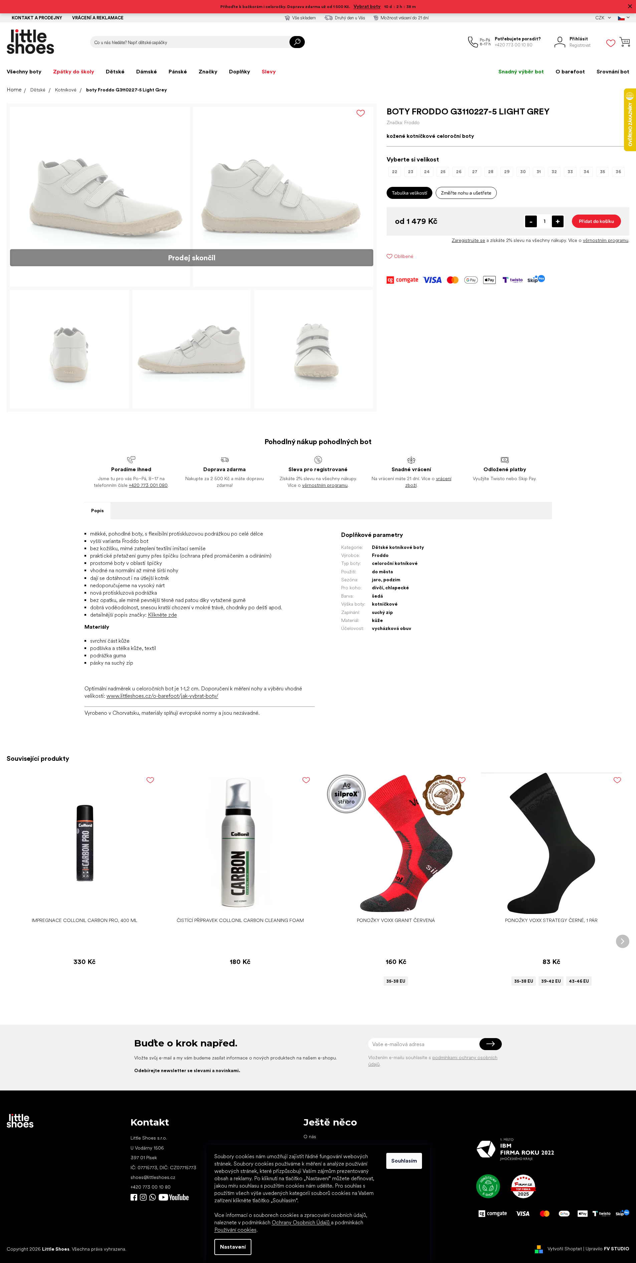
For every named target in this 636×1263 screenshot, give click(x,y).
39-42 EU (551, 981)
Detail (392, 904)
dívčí (377, 587)
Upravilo (607, 1248)
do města (382, 571)
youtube (174, 1197)
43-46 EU (579, 981)
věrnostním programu (605, 240)
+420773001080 (154, 1197)
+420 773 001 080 (148, 485)
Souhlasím (404, 1161)
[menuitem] (24, 72)
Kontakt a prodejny (37, 17)
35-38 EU (395, 981)
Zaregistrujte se (468, 240)
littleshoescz (143, 1197)
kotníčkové (385, 604)
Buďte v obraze (134, 1197)
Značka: (403, 122)
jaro (376, 579)
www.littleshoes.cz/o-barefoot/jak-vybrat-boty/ (162, 696)
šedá (377, 596)
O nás (309, 1136)
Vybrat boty (367, 6)
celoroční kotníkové (395, 563)
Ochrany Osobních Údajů (301, 1222)
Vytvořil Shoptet (565, 1248)
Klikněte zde (162, 615)
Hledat (297, 42)
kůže (377, 620)
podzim (391, 579)
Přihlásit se (490, 1044)
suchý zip (382, 612)
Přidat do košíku (596, 221)
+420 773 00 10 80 (151, 1187)
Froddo (380, 555)
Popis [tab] (97, 510)
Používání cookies (235, 1230)
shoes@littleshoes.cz (153, 1177)
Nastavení (233, 1247)
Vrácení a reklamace (98, 17)
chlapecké (397, 587)
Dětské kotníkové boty (398, 547)
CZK (600, 17)
